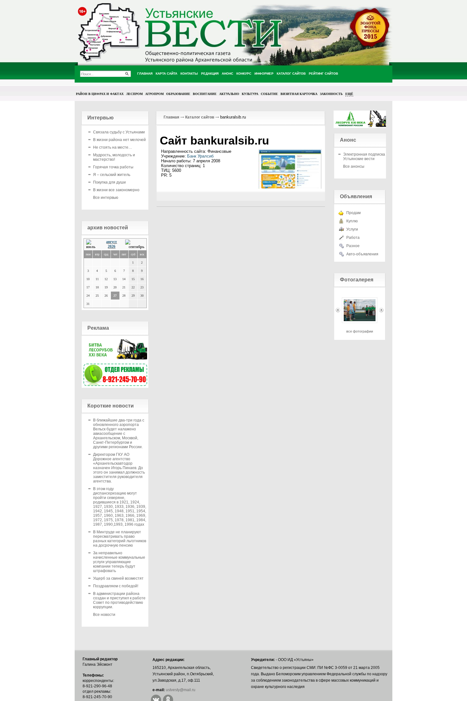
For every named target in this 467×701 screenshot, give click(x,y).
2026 (111, 246)
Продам (353, 213)
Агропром (154, 93)
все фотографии (359, 331)
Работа (353, 237)
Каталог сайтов (199, 117)
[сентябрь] (134, 244)
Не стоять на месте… (112, 147)
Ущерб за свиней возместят (118, 578)
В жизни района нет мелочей (119, 140)
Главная (171, 117)
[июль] (92, 244)
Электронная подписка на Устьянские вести (366, 156)
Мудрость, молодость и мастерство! (114, 157)
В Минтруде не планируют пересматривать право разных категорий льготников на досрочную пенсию (119, 539)
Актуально (229, 93)
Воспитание (205, 93)
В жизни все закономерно (116, 190)
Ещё (349, 93)
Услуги (352, 229)
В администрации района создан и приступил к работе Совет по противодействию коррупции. (119, 600)
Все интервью (105, 197)
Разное (353, 246)
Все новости (104, 614)
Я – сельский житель (111, 174)
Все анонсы (353, 166)
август (111, 241)
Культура (250, 93)
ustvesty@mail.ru (180, 690)
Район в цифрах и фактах (100, 93)
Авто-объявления (362, 254)
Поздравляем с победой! (115, 586)
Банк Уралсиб (200, 156)
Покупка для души (109, 182)
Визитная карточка (299, 93)
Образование (178, 93)
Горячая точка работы (113, 167)
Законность (331, 93)
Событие (269, 93)
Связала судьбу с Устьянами (119, 132)
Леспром (134, 93)
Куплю (352, 221)
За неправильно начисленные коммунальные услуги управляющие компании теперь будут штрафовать (119, 562)
